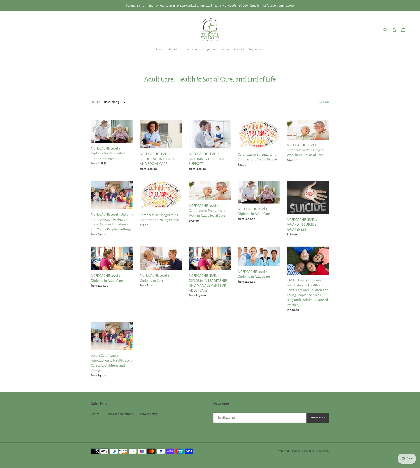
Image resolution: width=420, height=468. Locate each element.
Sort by (95, 102)
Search (95, 414)
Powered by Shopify (319, 451)
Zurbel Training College (297, 451)
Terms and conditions (120, 414)
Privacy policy (149, 414)
